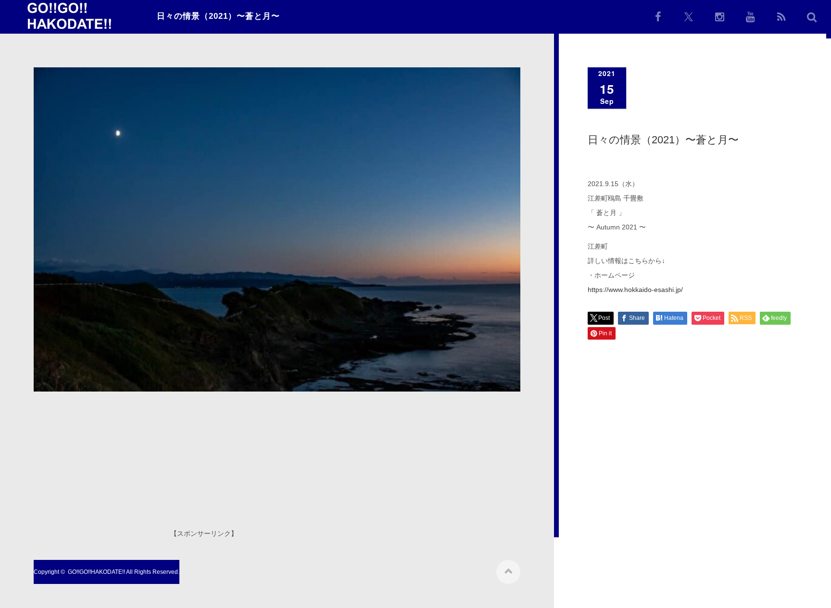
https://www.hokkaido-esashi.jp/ (635, 289)
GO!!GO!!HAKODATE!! (96, 572)
